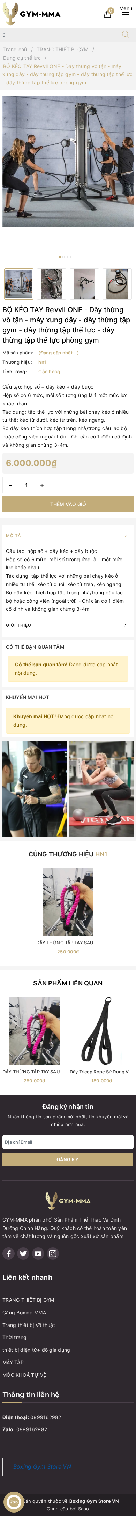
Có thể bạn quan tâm (35, 647)
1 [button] (60, 257)
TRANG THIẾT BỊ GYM (28, 1300)
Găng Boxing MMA (24, 1312)
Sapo (83, 1508)
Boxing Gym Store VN (42, 1466)
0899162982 (45, 1417)
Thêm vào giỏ (68, 504)
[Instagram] (53, 1253)
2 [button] (63, 257)
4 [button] (70, 257)
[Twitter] (23, 1253)
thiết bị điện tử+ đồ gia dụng (36, 1350)
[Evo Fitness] (34, 788)
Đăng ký (68, 1159)
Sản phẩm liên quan (68, 983)
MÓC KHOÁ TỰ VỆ (24, 1375)
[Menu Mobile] (127, 14)
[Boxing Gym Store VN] (31, 13)
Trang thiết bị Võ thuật (28, 1325)
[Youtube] (38, 1253)
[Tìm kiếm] (125, 35)
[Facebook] (8, 1253)
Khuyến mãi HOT (27, 697)
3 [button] (67, 257)
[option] (68, 161)
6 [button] (76, 257)
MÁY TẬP (13, 1362)
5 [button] (73, 257)
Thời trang (14, 1337)
